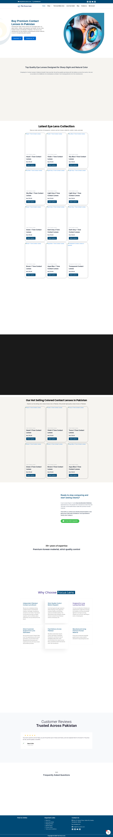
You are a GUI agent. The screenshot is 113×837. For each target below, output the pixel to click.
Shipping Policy (49, 823)
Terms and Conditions (51, 829)
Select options (30, 165)
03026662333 (37, 1)
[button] (50, 6)
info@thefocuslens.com (25, 1)
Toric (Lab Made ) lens (58, 5)
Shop (48, 5)
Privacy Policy (49, 827)
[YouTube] (92, 2)
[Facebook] (87, 2)
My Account (92, 5)
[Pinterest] (95, 2)
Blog (78, 5)
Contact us (84, 5)
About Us (48, 820)
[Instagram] (90, 2)
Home (43, 5)
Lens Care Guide (70, 5)
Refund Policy (49, 825)
